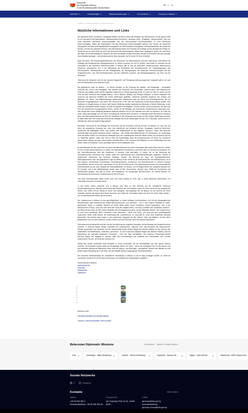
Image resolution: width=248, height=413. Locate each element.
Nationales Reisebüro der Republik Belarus (93, 316)
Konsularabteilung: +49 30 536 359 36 (86, 404)
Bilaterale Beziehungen (118, 14)
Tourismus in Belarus (166, 14)
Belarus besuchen (107, 23)
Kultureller (81, 268)
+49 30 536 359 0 (77, 401)
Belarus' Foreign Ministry (167, 344)
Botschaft (73, 14)
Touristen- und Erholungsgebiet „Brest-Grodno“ (94, 321)
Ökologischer (82, 270)
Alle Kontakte (172, 392)
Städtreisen (82, 272)
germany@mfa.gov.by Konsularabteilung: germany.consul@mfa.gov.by (154, 404)
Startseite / (81, 23)
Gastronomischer (84, 265)
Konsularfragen (93, 14)
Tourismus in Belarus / (93, 23)
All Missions (149, 344)
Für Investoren (142, 14)
